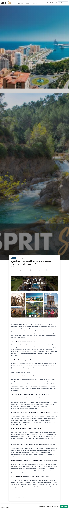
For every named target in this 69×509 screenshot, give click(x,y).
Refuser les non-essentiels (52, 506)
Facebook (43, 270)
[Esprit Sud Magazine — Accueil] (6, 2)
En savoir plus (6, 507)
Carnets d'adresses (34, 2)
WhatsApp (34, 270)
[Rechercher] (53, 2)
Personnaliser (42, 506)
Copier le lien (24, 270)
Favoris (15, 270)
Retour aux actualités (19, 497)
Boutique (43, 2)
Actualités (14, 2)
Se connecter (64, 2)
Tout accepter (64, 506)
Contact (49, 2)
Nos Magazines (20, 2)
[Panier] (56, 2)
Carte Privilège (27, 2)
